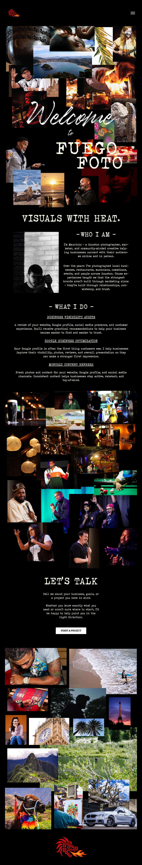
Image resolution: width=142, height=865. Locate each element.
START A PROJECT (71, 630)
